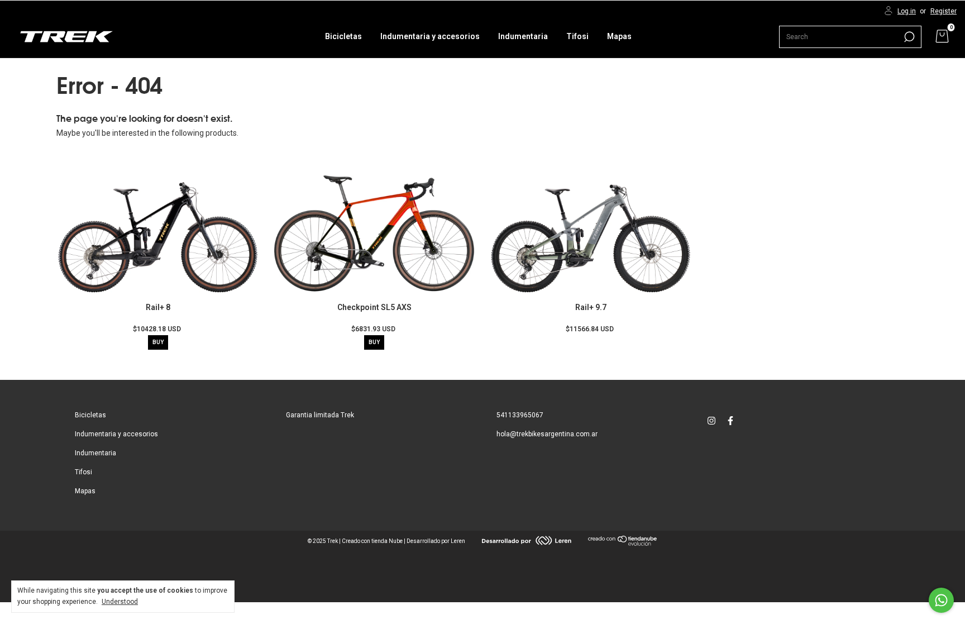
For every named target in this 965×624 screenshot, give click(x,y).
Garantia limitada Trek (320, 415)
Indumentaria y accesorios (430, 36)
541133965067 (519, 415)
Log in (906, 11)
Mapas (619, 36)
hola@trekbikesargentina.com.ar (547, 434)
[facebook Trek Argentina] (730, 420)
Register (943, 11)
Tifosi (577, 36)
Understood (120, 602)
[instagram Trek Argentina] (711, 420)
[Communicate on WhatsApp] (941, 600)
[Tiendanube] (623, 543)
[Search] (908, 37)
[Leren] (526, 542)
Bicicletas (343, 36)
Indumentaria (523, 36)
